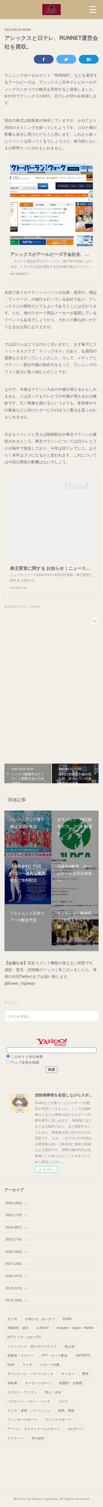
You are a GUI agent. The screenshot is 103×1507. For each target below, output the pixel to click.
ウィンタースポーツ (22, 1419)
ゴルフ (63, 1401)
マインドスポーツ (58, 1419)
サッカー (67, 1373)
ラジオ (27, 1364)
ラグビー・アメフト (22, 1392)
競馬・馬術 (66, 1410)
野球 (85, 1373)
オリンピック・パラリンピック (30, 1373)
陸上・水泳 (53, 1392)
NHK (11, 1364)
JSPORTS (82, 1355)
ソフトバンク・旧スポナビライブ (32, 1346)
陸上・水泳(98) (30, 606)
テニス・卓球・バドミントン (28, 1410)
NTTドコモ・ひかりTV (24, 1336)
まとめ (12, 1318)
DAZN (66, 1318)
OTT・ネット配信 (54, 1355)
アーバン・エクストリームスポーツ (33, 1428)
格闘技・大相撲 (70, 1382)
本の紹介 (38, 1437)
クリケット (15, 1437)
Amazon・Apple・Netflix (75, 1327)
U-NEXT (43, 1327)
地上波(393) (11, 606)
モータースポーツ (38, 1382)
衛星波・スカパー (20, 1355)
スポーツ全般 (50, 1364)
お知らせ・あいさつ (40, 1318)
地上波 (69, 1346)
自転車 (12, 1382)
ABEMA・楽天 (18, 1327)
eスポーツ (75, 1428)
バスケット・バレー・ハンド (28, 1401)
